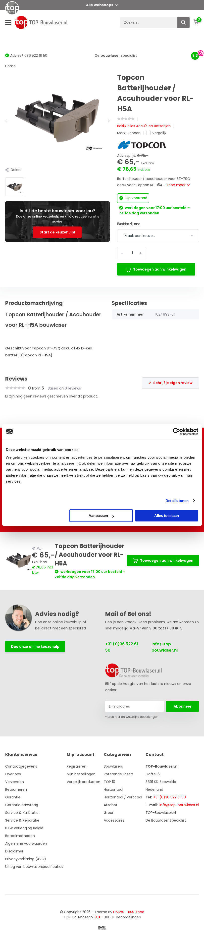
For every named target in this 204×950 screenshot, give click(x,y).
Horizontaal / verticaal (123, 797)
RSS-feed (136, 911)
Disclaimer (14, 851)
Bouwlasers (113, 766)
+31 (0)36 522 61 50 (121, 647)
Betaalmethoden (20, 835)
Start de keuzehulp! (57, 232)
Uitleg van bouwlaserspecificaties (34, 866)
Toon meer (176, 184)
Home (10, 65)
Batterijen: (128, 224)
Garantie (12, 797)
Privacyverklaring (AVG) (25, 858)
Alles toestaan (166, 515)
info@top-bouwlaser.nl (165, 647)
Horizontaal (113, 789)
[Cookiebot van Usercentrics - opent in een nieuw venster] (176, 431)
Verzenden (14, 781)
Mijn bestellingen (81, 774)
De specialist (116, 55)
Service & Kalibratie (22, 812)
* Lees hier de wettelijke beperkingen (131, 717)
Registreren (76, 766)
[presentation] (7, 121)
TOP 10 (109, 781)
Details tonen (177, 501)
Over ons (13, 774)
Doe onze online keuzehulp (35, 646)
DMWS (118, 911)
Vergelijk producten (83, 781)
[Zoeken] (183, 22)
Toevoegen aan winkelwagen (159, 269)
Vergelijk (159, 132)
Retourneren (16, 789)
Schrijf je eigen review (173, 382)
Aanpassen (98, 515)
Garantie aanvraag (21, 804)
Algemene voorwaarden (26, 843)
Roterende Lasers (119, 774)
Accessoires (114, 820)
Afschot (110, 804)
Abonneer (183, 706)
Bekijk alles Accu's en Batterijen (144, 125)
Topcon (134, 132)
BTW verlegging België (24, 828)
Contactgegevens (21, 766)
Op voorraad (135, 197)
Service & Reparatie (22, 820)
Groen (109, 812)
